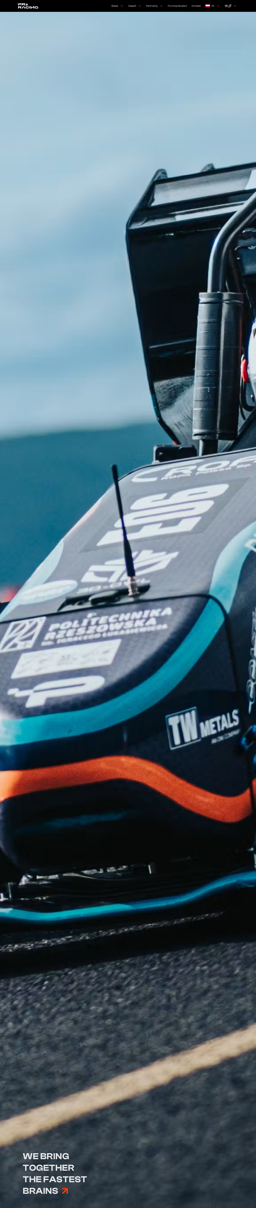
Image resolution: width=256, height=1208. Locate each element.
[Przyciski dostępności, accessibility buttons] (231, 6)
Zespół (132, 6)
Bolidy (115, 6)
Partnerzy (152, 6)
